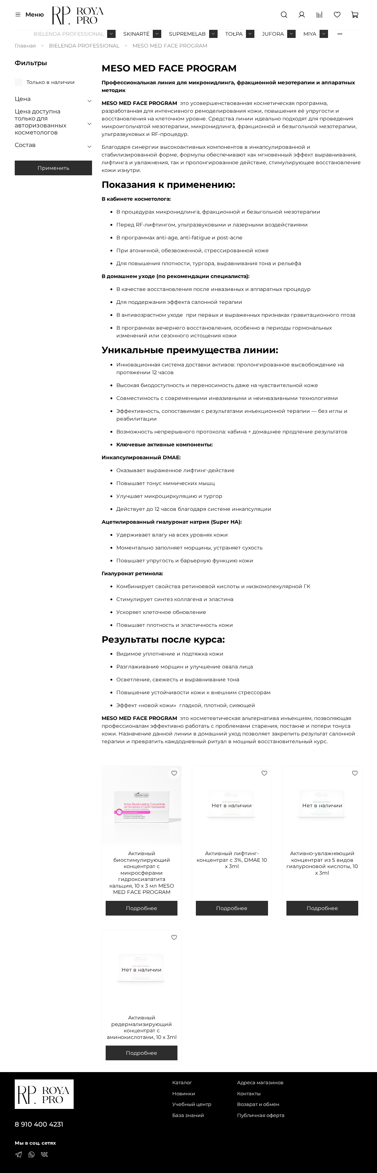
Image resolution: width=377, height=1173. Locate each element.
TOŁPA (234, 34)
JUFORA (273, 34)
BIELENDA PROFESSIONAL (69, 34)
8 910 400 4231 (39, 1124)
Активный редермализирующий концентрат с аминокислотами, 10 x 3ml (142, 1027)
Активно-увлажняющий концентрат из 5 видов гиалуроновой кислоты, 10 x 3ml (322, 863)
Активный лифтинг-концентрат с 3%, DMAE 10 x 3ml (232, 860)
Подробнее (141, 908)
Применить (53, 168)
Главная (25, 45)
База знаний (188, 1115)
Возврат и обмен (258, 1104)
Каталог (182, 1082)
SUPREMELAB (187, 34)
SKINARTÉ (136, 34)
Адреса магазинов (260, 1082)
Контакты (249, 1093)
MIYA (309, 34)
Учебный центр (191, 1104)
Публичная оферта (261, 1115)
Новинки (183, 1093)
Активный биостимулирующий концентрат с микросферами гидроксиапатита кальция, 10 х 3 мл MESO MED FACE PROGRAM (141, 872)
